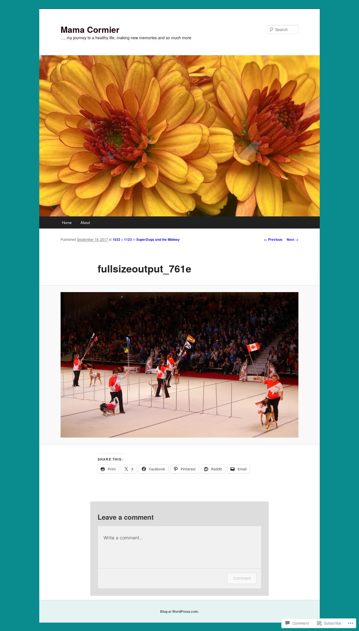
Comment (242, 578)
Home (67, 222)
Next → (292, 239)
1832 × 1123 (122, 239)
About (85, 222)
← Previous (273, 239)
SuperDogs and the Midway (158, 239)
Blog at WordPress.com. (179, 611)
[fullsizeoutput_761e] (179, 365)
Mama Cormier (90, 29)
